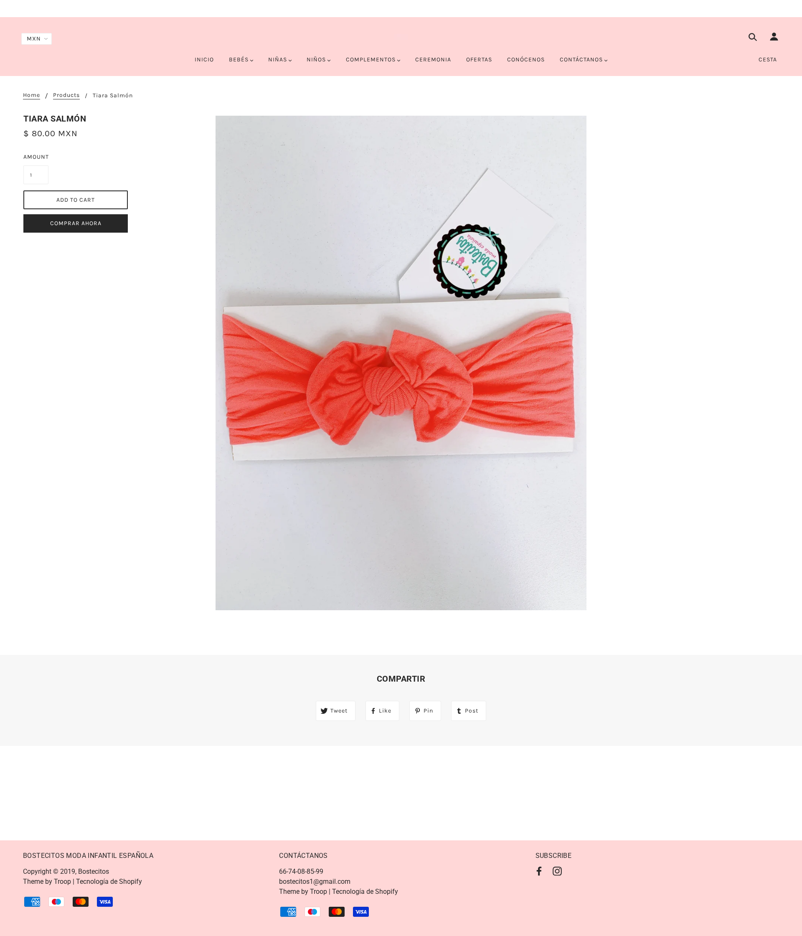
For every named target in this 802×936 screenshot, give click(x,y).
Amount (35, 156)
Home (31, 95)
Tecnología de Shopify (109, 881)
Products (66, 95)
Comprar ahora (76, 223)
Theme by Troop (47, 881)
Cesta (768, 59)
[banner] (401, 37)
